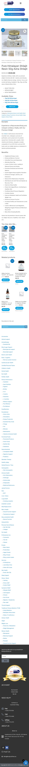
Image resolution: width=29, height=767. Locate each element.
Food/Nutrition (5, 409)
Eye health (4, 374)
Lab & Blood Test (7, 565)
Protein (3, 545)
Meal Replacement (6, 506)
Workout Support (7, 401)
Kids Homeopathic (8, 470)
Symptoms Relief (6, 588)
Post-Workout (6, 403)
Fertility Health (5, 376)
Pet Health (4, 532)
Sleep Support (5, 575)
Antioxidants (10, 113)
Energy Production (17, 60)
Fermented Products (8, 439)
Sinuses (5, 595)
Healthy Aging (5, 462)
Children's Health (6, 368)
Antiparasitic (6, 482)
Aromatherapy (5, 342)
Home (3, 60)
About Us (5, 726)
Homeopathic (5, 468)
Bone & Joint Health (17, 113)
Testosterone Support (9, 514)
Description (5, 121)
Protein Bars (6, 549)
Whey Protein (6, 555)
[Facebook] (6, 747)
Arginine (5, 386)
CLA (4, 391)
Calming (5, 580)
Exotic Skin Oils (7, 572)
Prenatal (5, 640)
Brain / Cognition (6, 357)
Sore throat (6, 597)
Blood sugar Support (7, 347)
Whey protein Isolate (8, 557)
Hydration (5, 381)
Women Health (5, 631)
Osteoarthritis (5, 522)
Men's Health (5, 509)
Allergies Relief (7, 590)
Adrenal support (6, 339)
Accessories (5, 336)
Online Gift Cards (7, 567)
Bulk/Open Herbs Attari (9, 612)
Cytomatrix (6, 537)
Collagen (5, 529)
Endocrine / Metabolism (9, 625)
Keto (3, 491)
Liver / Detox (5, 496)
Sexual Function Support (9, 511)
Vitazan (5, 542)
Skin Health (4, 570)
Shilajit (10, 130)
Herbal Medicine (7, 610)
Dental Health (5, 371)
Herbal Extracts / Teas (7, 465)
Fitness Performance (7, 379)
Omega (5, 424)
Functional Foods (6, 436)
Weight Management (8, 628)
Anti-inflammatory (8, 475)
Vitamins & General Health (10, 434)
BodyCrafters (14, 765)
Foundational (8, 60)
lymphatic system (6, 503)
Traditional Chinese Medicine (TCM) (11, 608)
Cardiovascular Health (7, 362)
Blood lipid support (8, 352)
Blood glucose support (9, 349)
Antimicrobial (6, 480)
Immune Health (19, 115)
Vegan (3, 620)
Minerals (5, 429)
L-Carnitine (6, 399)
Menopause (6, 633)
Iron (4, 426)
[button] (20, 3)
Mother (5, 638)
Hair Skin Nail (6, 527)
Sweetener (6, 446)
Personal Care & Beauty (8, 525)
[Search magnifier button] (26, 326)
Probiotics (5, 456)
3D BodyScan (6, 562)
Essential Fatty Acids (8, 421)
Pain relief (5, 602)
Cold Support (6, 592)
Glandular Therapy (6, 459)
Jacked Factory (6, 488)
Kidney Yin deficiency (8, 615)
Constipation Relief (8, 451)
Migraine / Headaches (9, 600)
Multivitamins (6, 431)
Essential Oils (6, 344)
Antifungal (5, 477)
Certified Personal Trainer (8, 365)
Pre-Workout (6, 406)
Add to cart (12, 106)
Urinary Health (5, 618)
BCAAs (5, 389)
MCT (4, 493)
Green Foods (6, 441)
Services (4, 560)
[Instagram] (3, 747)
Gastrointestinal (6, 449)
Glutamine (5, 396)
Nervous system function (9, 359)
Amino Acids (6, 414)
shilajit (5, 133)
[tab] (14, 121)
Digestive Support (7, 454)
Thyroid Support (6, 605)
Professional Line (6, 535)
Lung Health (5, 498)
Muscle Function (7, 519)
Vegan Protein (6, 552)
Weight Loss (5, 623)
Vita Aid (5, 539)
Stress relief (6, 583)
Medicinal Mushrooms (9, 485)
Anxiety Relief (6, 585)
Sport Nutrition (7, 384)
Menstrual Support (8, 635)
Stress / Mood (9, 116)
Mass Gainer (6, 547)
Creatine (5, 394)
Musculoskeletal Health (8, 517)
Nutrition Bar (6, 444)
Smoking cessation (8, 501)
